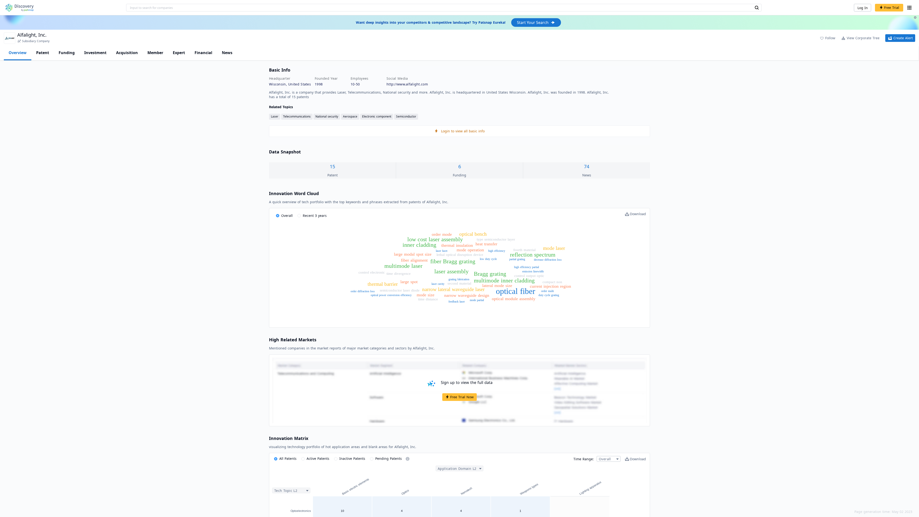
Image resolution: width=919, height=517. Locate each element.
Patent (42, 52)
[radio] (284, 216)
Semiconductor (406, 116)
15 (332, 166)
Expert (179, 52)
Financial (203, 52)
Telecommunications (297, 116)
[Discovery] (20, 7)
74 (586, 166)
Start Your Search (533, 22)
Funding (67, 52)
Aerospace (350, 116)
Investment (95, 52)
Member (155, 52)
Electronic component (376, 116)
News (227, 52)
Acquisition (127, 52)
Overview (18, 52)
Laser (274, 116)
